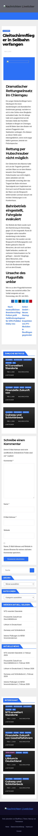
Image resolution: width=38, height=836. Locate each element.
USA (14, 362)
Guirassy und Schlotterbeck (14, 416)
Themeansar (19, 821)
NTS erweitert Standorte (14, 367)
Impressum (29, 827)
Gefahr (16, 387)
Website (7, 530)
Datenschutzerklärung (17, 827)
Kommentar (8, 461)
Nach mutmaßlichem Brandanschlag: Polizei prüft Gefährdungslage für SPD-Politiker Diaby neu (14, 315)
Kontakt (19, 831)
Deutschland (18, 359)
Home (7, 827)
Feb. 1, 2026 (11, 788)
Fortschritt (27, 359)
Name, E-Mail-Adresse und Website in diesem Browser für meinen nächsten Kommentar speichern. (18, 550)
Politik (25, 752)
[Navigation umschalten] (20, 16)
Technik (8, 755)
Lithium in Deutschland (12, 625)
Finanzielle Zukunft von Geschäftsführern (19, 736)
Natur (22, 387)
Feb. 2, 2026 (11, 718)
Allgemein (6, 30)
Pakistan (8, 362)
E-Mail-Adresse (10, 517)
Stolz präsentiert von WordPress (12, 819)
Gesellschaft (10, 752)
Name (6, 504)
